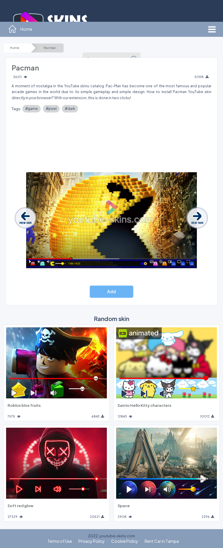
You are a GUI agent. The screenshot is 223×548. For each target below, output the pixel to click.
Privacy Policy (91, 541)
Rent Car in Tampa (162, 541)
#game (31, 108)
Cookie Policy (124, 541)
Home (14, 48)
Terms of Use (59, 541)
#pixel (51, 108)
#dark (70, 108)
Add (111, 291)
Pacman (50, 48)
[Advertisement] (111, 143)
